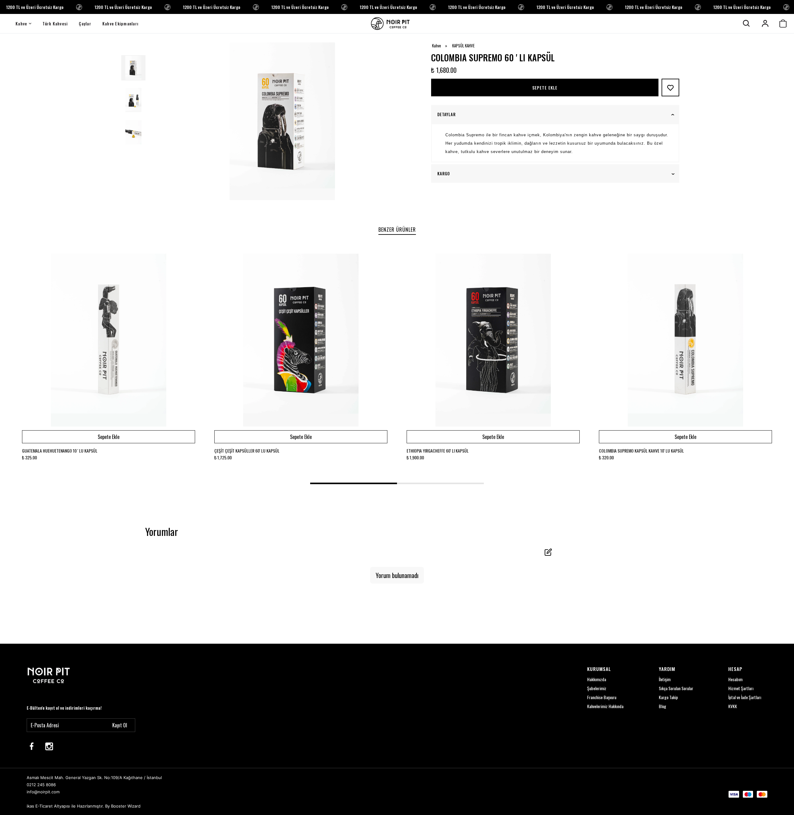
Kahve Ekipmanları (120, 23)
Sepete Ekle (545, 87)
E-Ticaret (44, 806)
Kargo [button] (443, 174)
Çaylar (85, 23)
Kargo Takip (668, 697)
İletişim (665, 679)
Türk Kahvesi (55, 23)
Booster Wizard (126, 806)
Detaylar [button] (446, 115)
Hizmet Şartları (740, 688)
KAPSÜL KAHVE (463, 46)
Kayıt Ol (119, 725)
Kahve (21, 23)
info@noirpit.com (43, 791)
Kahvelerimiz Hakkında (605, 706)
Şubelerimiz (596, 688)
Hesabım (735, 679)
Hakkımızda (596, 679)
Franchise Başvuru (601, 697)
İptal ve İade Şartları (744, 697)
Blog (662, 706)
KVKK (732, 706)
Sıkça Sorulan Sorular (676, 688)
